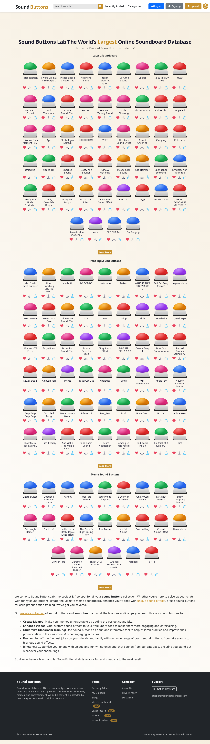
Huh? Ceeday (49, 443)
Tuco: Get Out (86, 380)
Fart (105, 318)
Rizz (180, 443)
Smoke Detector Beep (86, 351)
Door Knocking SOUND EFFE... (49, 287)
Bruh (123, 413)
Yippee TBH (49, 170)
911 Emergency (142, 382)
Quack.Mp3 (180, 318)
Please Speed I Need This (67, 79)
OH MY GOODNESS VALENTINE (180, 202)
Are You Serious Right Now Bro (114, 564)
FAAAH (123, 283)
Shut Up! (49, 529)
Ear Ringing (133, 232)
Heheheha (161, 318)
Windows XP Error (30, 349)
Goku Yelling (142, 529)
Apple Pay (161, 380)
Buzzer (161, 413)
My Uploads (98, 692)
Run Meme (105, 529)
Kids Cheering (124, 112)
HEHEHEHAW (86, 140)
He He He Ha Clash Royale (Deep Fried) (68, 532)
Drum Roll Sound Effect (68, 349)
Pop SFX (86, 110)
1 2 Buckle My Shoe (161, 79)
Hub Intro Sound (123, 531)
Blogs (95, 697)
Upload (194, 6)
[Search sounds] (100, 6)
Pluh (142, 318)
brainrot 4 (105, 283)
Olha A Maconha (105, 171)
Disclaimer (128, 697)
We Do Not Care (49, 320)
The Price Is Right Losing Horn (86, 532)
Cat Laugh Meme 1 (30, 531)
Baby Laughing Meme (180, 499)
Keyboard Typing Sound (105, 112)
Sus (86, 318)
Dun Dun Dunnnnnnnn (161, 349)
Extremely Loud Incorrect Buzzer (77, 565)
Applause (105, 380)
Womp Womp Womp (67, 414)
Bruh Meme (30, 318)
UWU (180, 78)
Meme (67, 380)
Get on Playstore (166, 688)
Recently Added (114, 6)
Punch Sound (161, 199)
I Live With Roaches (123, 498)
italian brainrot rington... (105, 81)
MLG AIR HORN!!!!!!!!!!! (124, 349)
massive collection (32, 613)
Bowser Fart (58, 561)
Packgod (133, 561)
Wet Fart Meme (86, 498)
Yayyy (142, 199)
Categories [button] (135, 6)
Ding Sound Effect (105, 349)
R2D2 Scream (30, 380)
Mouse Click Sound (123, 171)
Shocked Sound (67, 171)
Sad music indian (142, 444)
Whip (124, 318)
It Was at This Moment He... (30, 141)
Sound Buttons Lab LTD (38, 734)
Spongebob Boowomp (161, 171)
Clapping (161, 140)
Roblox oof (86, 413)
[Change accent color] (205, 6)
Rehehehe (179, 140)
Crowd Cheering (142, 141)
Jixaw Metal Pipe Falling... (30, 444)
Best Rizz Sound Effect (105, 201)
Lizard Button (30, 496)
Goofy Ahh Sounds (86, 171)
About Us (127, 688)
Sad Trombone (48, 112)
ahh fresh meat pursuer (30, 285)
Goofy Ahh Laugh (67, 201)
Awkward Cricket (30, 112)
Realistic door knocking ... (77, 233)
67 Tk (152, 561)
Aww (95, 232)
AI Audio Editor (104, 720)
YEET (105, 140)
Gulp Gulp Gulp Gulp (30, 414)
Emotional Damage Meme (48, 499)
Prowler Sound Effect (68, 112)
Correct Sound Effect (161, 531)
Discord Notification (105, 444)
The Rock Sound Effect (124, 141)
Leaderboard (102, 710)
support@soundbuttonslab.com (169, 695)
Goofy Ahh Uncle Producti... (30, 202)
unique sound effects (151, 600)
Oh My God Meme (142, 498)
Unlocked (30, 170)
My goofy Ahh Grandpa (179, 171)
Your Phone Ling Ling (105, 498)
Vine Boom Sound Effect (68, 320)
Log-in (157, 6)
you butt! (68, 283)
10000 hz (124, 199)
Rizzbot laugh (30, 78)
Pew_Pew (105, 413)
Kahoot (68, 496)
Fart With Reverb (161, 498)
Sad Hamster (142, 170)
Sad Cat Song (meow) (161, 285)
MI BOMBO (86, 283)
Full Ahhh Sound (123, 79)
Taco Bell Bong (49, 414)
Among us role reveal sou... (124, 446)
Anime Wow (179, 413)
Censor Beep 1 (142, 349)
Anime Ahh (161, 110)
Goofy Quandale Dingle (48, 202)
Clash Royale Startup (68, 141)
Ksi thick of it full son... (161, 444)
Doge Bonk (49, 348)
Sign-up (176, 6)
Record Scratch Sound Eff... (180, 351)
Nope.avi (180, 110)
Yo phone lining (86, 79)
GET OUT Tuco (114, 232)
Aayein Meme (179, 283)
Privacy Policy (129, 692)
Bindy (124, 380)
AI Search (101, 715)
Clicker (142, 78)
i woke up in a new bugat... (49, 79)
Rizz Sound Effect (86, 201)
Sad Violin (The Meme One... (68, 446)
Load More (105, 252)
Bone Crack (142, 413)
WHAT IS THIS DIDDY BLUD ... (142, 286)
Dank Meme (179, 529)
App (49, 140)
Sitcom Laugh (142, 110)
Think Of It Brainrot (96, 563)
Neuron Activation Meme (179, 383)
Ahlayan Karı (49, 380)
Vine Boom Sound (86, 444)
